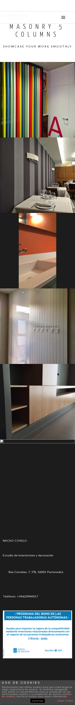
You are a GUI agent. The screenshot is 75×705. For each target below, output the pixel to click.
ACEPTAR (37, 701)
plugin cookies (65, 701)
